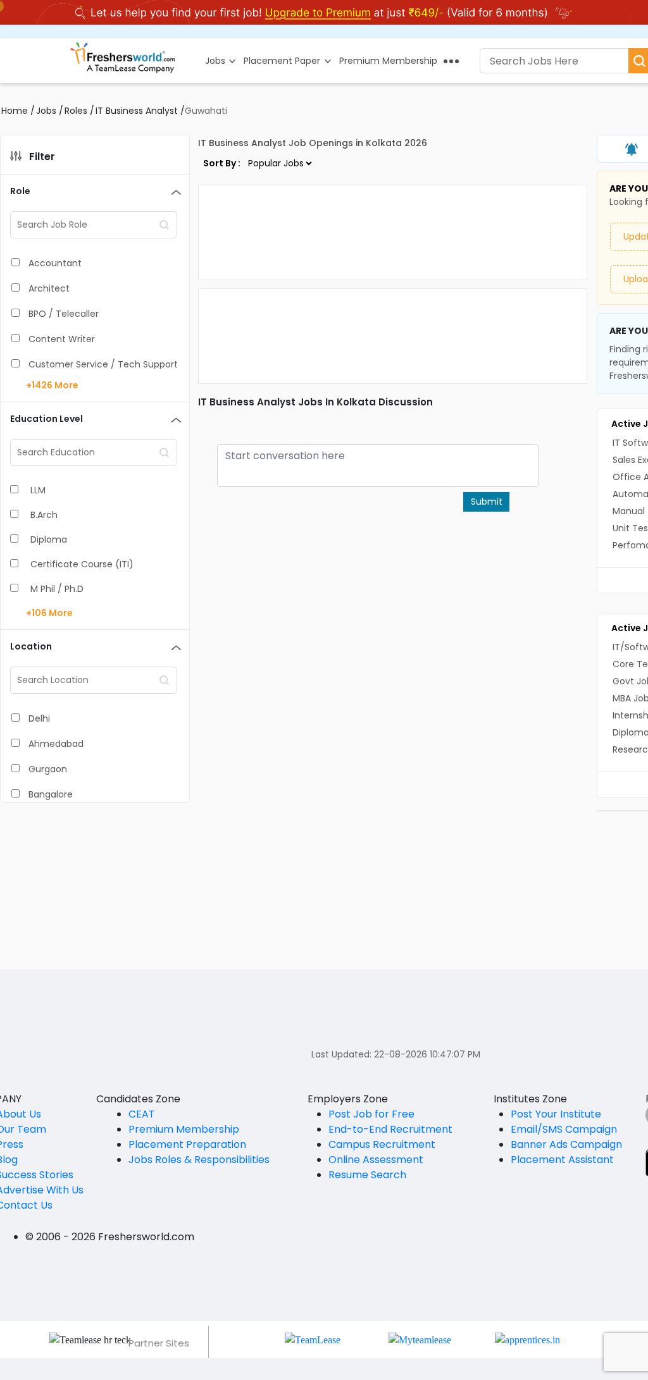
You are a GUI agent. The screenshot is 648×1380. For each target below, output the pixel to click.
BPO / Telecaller (63, 313)
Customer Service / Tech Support (103, 364)
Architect (49, 288)
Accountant (55, 263)
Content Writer (61, 339)
